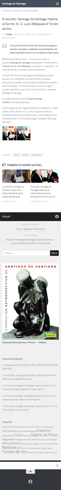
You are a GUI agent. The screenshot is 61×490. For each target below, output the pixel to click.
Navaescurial (49, 444)
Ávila (44, 453)
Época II (48, 453)
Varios (36, 453)
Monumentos (11, 443)
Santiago (44, 448)
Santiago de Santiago (14, 3)
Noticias (17, 11)
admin (9, 34)
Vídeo (40, 453)
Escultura (7, 431)
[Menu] (57, 3)
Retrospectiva (31, 448)
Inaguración (9, 439)
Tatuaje (49, 448)
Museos (24, 444)
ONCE (19, 448)
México (42, 444)
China (39, 427)
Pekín (24, 448)
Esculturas (18, 431)
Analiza (4, 427)
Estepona (32, 431)
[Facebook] (57, 216)
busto (26, 427)
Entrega (50, 427)
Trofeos (30, 453)
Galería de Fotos (44, 435)
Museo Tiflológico (34, 444)
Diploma (44, 427)
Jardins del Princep (38, 440)
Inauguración (21, 439)
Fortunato (26, 436)
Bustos (31, 427)
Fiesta (18, 435)
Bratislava (20, 427)
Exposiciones (7, 435)
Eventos (6, 11)
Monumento (53, 440)
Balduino (14, 427)
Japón (29, 440)
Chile (35, 427)
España (25, 431)
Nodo (56, 444)
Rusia (38, 448)
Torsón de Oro (30, 11)
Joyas (46, 440)
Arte (9, 427)
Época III (55, 453)
